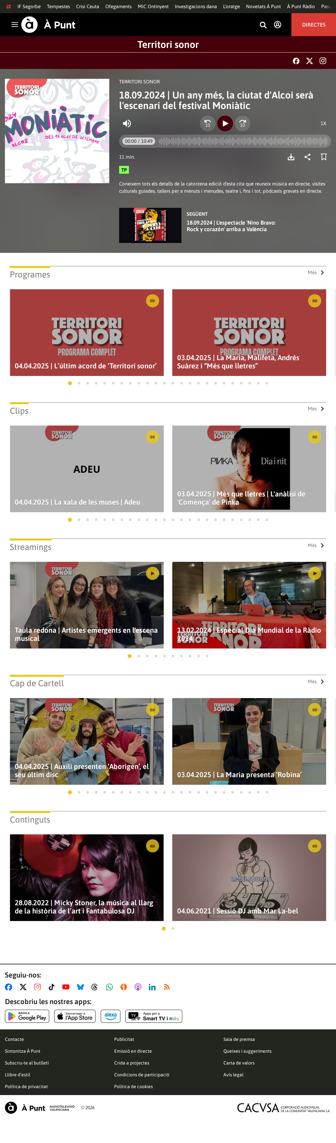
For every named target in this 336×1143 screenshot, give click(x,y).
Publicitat (124, 1039)
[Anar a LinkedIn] (153, 987)
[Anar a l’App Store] (75, 1016)
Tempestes (58, 6)
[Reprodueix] (225, 123)
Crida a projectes (131, 1063)
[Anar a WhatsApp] (111, 987)
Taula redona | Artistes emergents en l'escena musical (86, 634)
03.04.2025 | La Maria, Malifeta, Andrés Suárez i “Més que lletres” (238, 362)
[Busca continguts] (263, 25)
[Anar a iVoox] (125, 987)
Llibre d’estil (17, 1074)
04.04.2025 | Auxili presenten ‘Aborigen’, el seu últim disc (82, 770)
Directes (314, 25)
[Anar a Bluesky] (82, 987)
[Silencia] (127, 123)
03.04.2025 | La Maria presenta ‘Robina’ (239, 775)
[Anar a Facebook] (10, 987)
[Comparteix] (309, 157)
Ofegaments (118, 6)
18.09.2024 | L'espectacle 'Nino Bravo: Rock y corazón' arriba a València (231, 225)
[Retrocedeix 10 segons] (208, 123)
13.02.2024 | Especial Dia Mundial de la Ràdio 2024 (249, 634)
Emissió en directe (133, 1051)
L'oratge (231, 6)
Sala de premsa (239, 1039)
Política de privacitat (26, 1086)
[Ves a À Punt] (48, 24)
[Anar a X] (24, 987)
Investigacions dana (196, 6)
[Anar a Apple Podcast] (139, 987)
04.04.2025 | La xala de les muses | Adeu (77, 502)
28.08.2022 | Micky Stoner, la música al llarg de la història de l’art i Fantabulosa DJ (84, 907)
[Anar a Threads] (96, 987)
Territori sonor (168, 44)
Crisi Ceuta (87, 6)
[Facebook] (296, 60)
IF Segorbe (29, 6)
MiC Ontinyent (153, 6)
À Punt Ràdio (301, 6)
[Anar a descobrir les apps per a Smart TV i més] (153, 1016)
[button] (70, 383)
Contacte (14, 1039)
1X (323, 123)
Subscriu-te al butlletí (27, 1063)
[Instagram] (323, 60)
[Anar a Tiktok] (53, 987)
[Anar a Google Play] (27, 1016)
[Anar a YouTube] (67, 987)
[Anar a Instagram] (39, 987)
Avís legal (233, 1074)
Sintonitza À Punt (22, 1051)
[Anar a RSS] (168, 987)
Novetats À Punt (263, 6)
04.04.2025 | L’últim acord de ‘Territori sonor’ (86, 366)
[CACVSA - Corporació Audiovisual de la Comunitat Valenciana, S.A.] (284, 1108)
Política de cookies (133, 1086)
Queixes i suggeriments (247, 1051)
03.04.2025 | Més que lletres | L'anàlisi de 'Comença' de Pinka (241, 498)
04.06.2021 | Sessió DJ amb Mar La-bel (237, 911)
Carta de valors (239, 1063)
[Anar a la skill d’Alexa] (110, 1016)
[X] (309, 61)
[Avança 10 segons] (242, 123)
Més (312, 272)
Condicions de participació (141, 1074)
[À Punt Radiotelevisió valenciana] (39, 1108)
